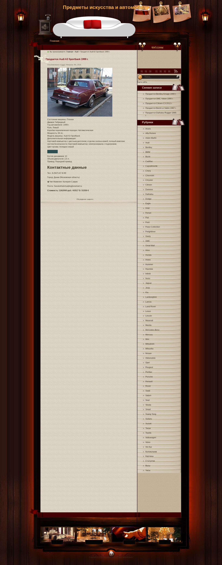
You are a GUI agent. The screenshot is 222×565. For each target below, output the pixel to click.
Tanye (148, 428)
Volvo (147, 442)
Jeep (147, 288)
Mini (147, 339)
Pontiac (148, 372)
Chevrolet (149, 175)
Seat (147, 400)
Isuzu (147, 278)
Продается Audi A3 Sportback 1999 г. (67, 59)
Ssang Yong (150, 414)
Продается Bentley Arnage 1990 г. (160, 94)
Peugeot (149, 367)
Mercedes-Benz (152, 330)
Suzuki (148, 423)
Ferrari (148, 213)
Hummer (149, 264)
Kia (146, 292)
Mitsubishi (149, 344)
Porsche (149, 377)
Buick (147, 157)
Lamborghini (151, 297)
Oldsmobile (150, 358)
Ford (147, 222)
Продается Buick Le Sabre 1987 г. (160, 108)
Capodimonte (151, 166)
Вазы (147, 466)
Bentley (148, 147)
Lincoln (148, 316)
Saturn (148, 395)
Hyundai (149, 269)
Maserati (149, 320)
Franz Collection (152, 227)
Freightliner (150, 231)
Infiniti (148, 274)
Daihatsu (149, 194)
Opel (147, 362)
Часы (147, 470)
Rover (148, 386)
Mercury (149, 335)
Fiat (147, 218)
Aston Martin (151, 138)
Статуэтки (150, 461)
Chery (148, 171)
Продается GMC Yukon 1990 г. (159, 99)
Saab (147, 391)
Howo (148, 260)
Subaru (148, 419)
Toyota (148, 433)
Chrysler (149, 180)
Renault (148, 381)
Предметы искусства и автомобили (106, 7)
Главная (54, 40)
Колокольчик (151, 452)
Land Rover (150, 306)
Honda (148, 255)
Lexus (148, 311)
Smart (148, 409)
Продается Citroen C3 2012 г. (158, 103)
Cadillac (149, 161)
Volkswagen (150, 437)
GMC (147, 241)
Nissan (148, 353)
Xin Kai (148, 447)
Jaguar (148, 283)
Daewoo (149, 189)
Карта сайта (142, 82)
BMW (147, 152)
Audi (147, 143)
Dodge (148, 199)
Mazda (148, 325)
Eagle (148, 203)
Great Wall (150, 245)
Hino (147, 250)
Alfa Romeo (150, 133)
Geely (148, 236)
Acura (148, 129)
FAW (147, 208)
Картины (149, 456)
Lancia (148, 302)
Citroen (148, 185)
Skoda (148, 405)
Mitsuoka (149, 349)
